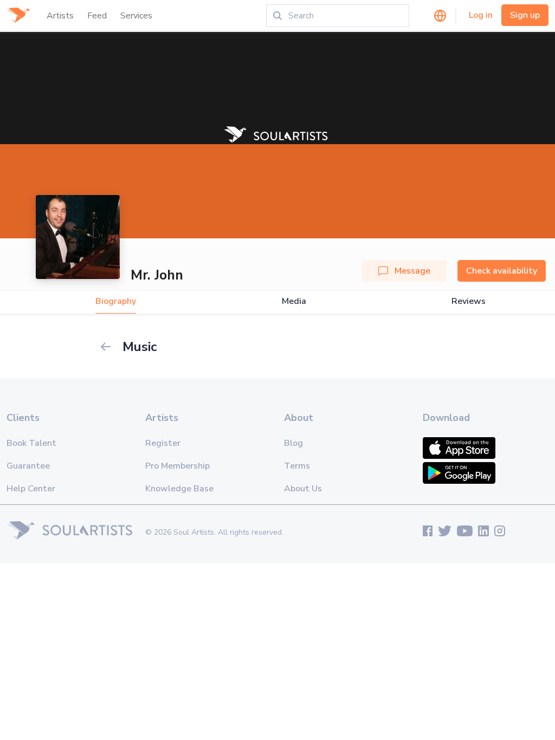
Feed (97, 16)
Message (412, 271)
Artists (60, 16)
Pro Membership (177, 465)
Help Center (31, 488)
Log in (481, 15)
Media (294, 301)
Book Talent (31, 443)
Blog (293, 443)
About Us (303, 488)
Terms (297, 465)
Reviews (468, 301)
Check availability (501, 271)
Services (136, 16)
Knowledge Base (179, 488)
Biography (115, 301)
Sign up (525, 15)
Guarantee (28, 465)
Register (162, 443)
